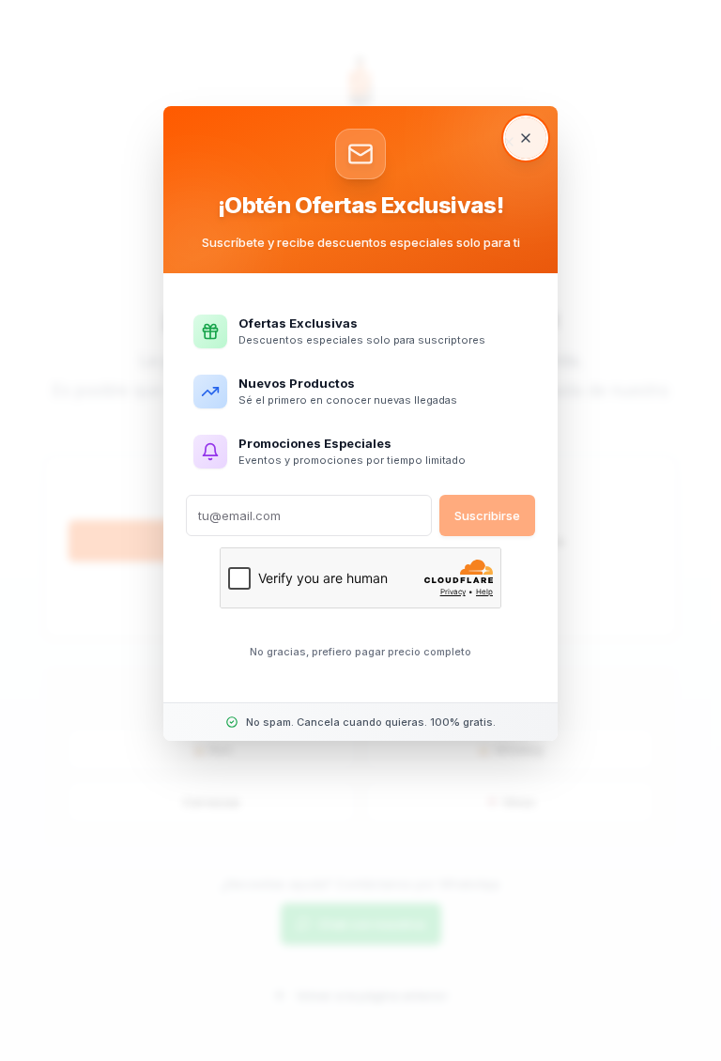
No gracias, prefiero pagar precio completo (360, 651)
